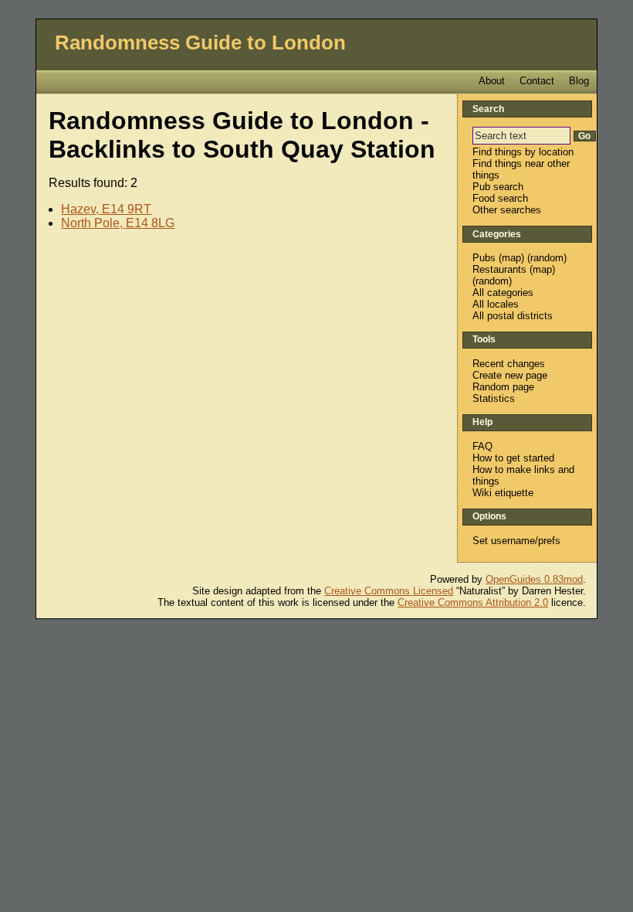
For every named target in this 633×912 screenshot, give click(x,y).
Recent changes (508, 363)
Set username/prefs (516, 540)
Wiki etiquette (502, 493)
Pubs (484, 258)
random (547, 258)
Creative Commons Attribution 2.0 (473, 602)
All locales (495, 304)
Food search (500, 198)
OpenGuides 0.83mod (534, 579)
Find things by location (523, 152)
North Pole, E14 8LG (117, 223)
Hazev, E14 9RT (106, 209)
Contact (537, 81)
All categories (502, 292)
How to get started (513, 458)
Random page (503, 387)
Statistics (493, 398)
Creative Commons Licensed (388, 591)
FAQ (482, 446)
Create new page (509, 375)
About (492, 81)
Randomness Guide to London (200, 42)
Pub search (497, 186)
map (511, 258)
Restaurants (499, 269)
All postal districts (512, 316)
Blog (579, 81)
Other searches (506, 210)
